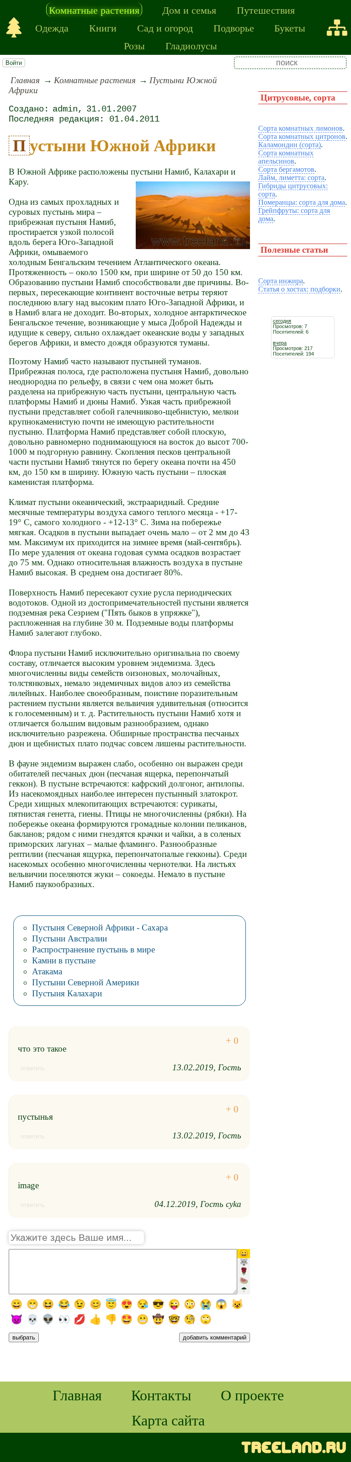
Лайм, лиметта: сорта (291, 177)
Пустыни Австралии (69, 938)
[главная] (14, 27)
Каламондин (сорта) (289, 145)
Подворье (233, 27)
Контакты (161, 1394)
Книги (103, 27)
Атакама (47, 971)
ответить (33, 1068)
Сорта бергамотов (286, 169)
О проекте (252, 1394)
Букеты (289, 27)
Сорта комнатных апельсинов (286, 157)
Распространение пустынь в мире (93, 949)
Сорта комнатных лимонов (300, 128)
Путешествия (266, 9)
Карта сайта (168, 1420)
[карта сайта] (337, 27)
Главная (25, 80)
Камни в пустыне (64, 960)
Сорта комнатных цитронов (302, 136)
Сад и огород (165, 27)
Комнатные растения (94, 9)
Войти (13, 62)
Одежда (52, 27)
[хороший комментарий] (232, 1041)
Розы (134, 45)
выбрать (23, 1337)
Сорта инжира (280, 281)
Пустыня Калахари (67, 993)
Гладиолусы (191, 45)
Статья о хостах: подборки (299, 289)
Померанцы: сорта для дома (301, 202)
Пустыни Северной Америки (85, 982)
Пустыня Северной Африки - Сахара (100, 927)
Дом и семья (189, 9)
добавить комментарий (214, 1337)
